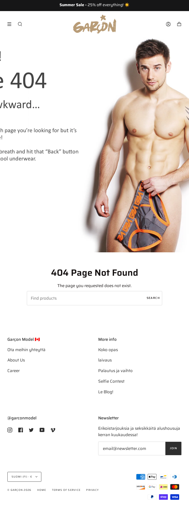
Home (41, 490)
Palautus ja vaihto (115, 370)
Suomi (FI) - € (22, 477)
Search (153, 298)
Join (173, 448)
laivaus (105, 360)
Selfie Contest (111, 381)
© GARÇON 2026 (19, 490)
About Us (16, 360)
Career (13, 370)
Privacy (92, 490)
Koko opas (108, 349)
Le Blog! (105, 392)
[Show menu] (11, 24)
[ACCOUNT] (168, 24)
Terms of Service (66, 490)
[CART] (179, 24)
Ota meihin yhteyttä (26, 349)
